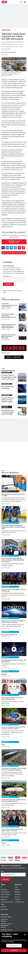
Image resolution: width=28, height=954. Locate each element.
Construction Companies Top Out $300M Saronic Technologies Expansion (14, 769)
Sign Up (5, 879)
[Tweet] (15, 247)
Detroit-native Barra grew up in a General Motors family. (13, 702)
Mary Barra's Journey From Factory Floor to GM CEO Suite (12, 698)
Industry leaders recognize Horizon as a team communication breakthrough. (13, 625)
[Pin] (19, 247)
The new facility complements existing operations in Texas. (12, 564)
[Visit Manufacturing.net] (10, 860)
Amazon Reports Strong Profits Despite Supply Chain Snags (8, 400)
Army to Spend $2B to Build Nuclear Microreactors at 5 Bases (12, 829)
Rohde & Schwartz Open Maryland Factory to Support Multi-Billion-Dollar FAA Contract (9, 326)
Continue (14, 950)
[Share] (7, 247)
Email (2, 871)
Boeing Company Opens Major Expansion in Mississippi (9, 336)
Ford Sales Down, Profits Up (8, 387)
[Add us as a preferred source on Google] (23, 247)
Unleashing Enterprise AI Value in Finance (9, 306)
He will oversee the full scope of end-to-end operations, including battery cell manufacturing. (13, 732)
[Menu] (24, 2)
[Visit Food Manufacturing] (10, 857)
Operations (6, 30)
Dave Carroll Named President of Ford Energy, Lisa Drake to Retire (13, 727)
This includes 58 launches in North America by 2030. (14, 664)
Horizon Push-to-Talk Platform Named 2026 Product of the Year (13, 621)
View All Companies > (14, 357)
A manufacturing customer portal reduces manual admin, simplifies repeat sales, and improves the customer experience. (14, 499)
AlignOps (4, 674)
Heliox (3, 744)
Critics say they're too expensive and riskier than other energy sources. (14, 833)
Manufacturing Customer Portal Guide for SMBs (8, 412)
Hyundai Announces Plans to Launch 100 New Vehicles (14, 660)
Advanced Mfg (6, 586)
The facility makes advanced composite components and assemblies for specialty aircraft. (13, 595)
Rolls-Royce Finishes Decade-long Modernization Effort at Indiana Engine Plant (9, 315)
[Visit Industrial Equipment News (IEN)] (17, 857)
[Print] (3, 247)
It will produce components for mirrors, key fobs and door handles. (14, 804)
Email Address (7, 276)
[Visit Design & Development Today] (3, 857)
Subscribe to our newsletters (14, 241)
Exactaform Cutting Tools (9, 634)
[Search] (20, 2)
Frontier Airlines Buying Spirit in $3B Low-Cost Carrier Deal (9, 377)
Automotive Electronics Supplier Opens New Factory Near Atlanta (13, 800)
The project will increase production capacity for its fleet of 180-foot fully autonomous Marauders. (12, 773)
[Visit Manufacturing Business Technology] (17, 860)
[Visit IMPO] (24, 857)
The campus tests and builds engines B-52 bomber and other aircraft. (14, 531)
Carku (3, 843)
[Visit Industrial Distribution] (3, 860)
